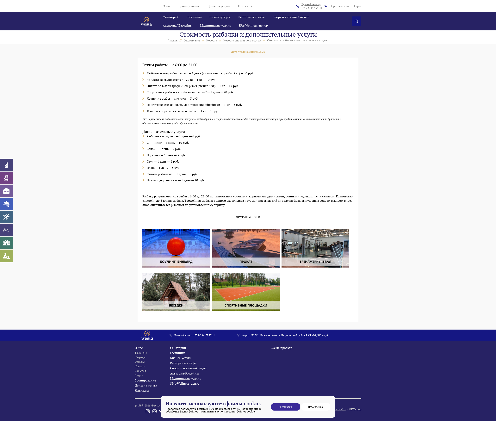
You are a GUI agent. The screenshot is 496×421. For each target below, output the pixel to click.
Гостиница (194, 17)
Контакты (245, 6)
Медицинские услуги (215, 25)
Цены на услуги (219, 6)
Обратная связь (339, 6)
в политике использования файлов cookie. (228, 411)
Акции (139, 375)
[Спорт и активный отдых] (6, 217)
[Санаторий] (6, 165)
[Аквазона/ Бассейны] (6, 230)
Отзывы (140, 361)
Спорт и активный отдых (290, 17)
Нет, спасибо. (316, 407)
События (140, 371)
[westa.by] (146, 21)
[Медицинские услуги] (6, 243)
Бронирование (189, 6)
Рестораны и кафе (251, 17)
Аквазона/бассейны (184, 373)
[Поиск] (356, 21)
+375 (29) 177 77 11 (204, 335)
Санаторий (171, 17)
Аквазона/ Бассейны (177, 25)
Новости (140, 366)
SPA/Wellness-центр (253, 25)
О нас (167, 6)
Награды (140, 357)
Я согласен (285, 407)
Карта (357, 6)
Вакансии (141, 352)
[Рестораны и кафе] (6, 204)
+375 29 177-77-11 (311, 6)
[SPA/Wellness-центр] (6, 256)
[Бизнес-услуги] (6, 191)
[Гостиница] (6, 178)
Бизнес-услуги (220, 17)
